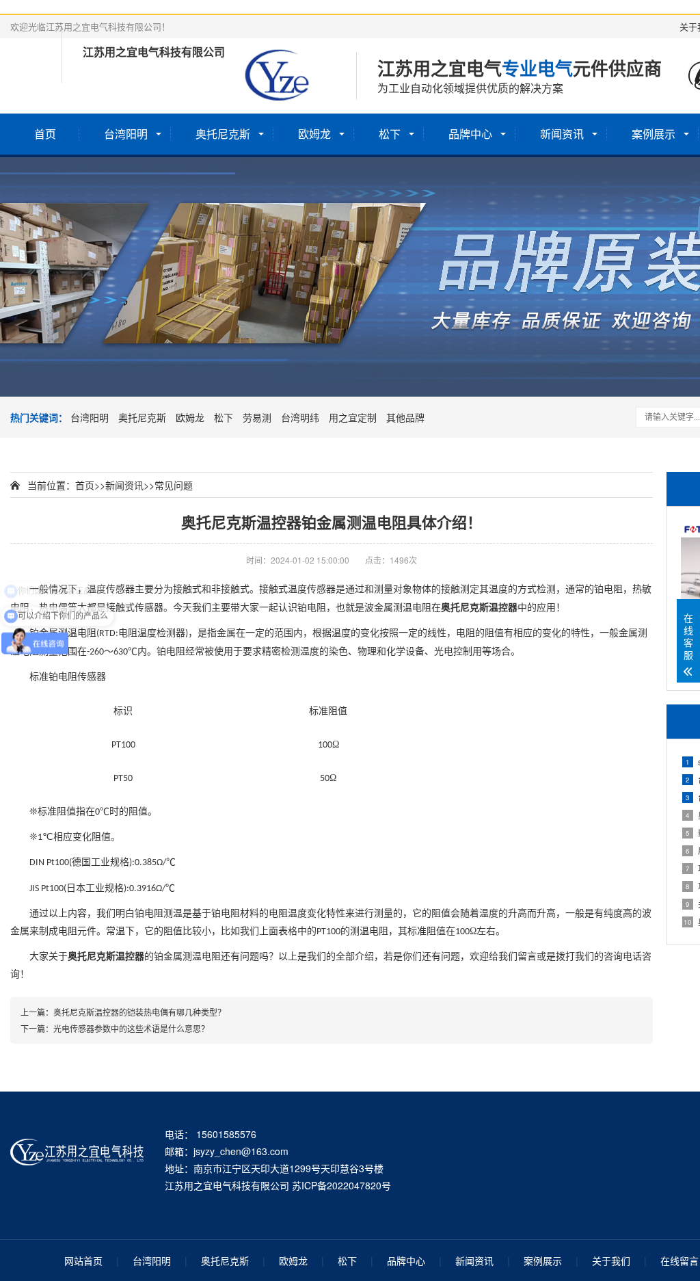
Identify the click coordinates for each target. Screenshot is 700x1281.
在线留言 (679, 1260)
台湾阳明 (126, 134)
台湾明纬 (300, 417)
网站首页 (83, 1260)
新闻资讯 (562, 134)
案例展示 (653, 134)
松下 (390, 134)
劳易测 (257, 417)
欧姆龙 (314, 134)
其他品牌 (405, 417)
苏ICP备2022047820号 (341, 1185)
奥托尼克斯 (223, 134)
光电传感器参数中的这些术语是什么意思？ (131, 1028)
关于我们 (611, 1260)
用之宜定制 (353, 417)
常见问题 (173, 485)
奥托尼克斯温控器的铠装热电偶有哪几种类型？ (139, 1012)
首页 (45, 134)
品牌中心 (470, 134)
